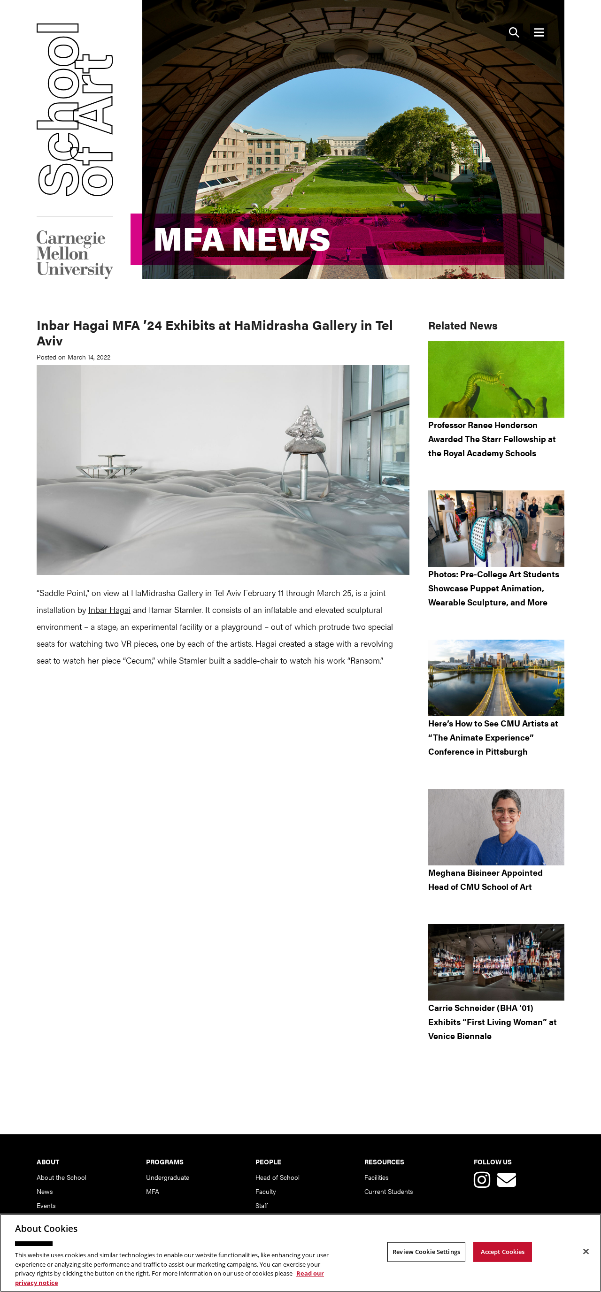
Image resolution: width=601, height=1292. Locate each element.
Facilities (376, 1177)
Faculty (265, 1191)
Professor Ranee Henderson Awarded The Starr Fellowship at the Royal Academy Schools (492, 439)
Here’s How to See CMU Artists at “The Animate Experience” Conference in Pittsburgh (493, 737)
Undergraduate (167, 1177)
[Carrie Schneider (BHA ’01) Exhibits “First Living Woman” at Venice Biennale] (496, 962)
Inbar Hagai (109, 609)
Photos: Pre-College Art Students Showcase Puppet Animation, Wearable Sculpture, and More (493, 588)
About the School (61, 1177)
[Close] (586, 1251)
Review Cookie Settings (426, 1251)
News (45, 1191)
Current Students (388, 1191)
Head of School (277, 1177)
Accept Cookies (503, 1251)
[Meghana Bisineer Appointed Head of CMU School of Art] (496, 827)
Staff (261, 1205)
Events (46, 1205)
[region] (300, 1253)
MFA (152, 1191)
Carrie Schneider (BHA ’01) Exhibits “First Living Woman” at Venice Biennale (492, 1021)
